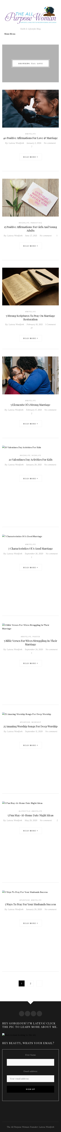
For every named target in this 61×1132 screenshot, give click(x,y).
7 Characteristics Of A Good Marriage (30, 548)
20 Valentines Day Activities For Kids (30, 459)
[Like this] (30, 468)
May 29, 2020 (31, 820)
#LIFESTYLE (24, 811)
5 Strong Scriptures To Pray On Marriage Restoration (30, 317)
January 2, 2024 (34, 143)
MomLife (36, 455)
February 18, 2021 (35, 324)
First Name (30, 1055)
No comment (50, 143)
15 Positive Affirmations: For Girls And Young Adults (30, 228)
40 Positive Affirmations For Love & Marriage (30, 138)
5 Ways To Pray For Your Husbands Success (30, 904)
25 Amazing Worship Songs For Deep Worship (30, 726)
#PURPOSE (25, 722)
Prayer (36, 637)
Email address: (31, 1071)
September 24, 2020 (34, 649)
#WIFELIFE (30, 134)
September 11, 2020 (34, 731)
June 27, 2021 (31, 235)
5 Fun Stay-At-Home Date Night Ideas (30, 815)
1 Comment (50, 324)
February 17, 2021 (34, 409)
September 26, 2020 (34, 553)
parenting (36, 223)
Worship (36, 722)
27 (31, 328)
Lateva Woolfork (16, 143)
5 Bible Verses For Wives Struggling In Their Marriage (30, 642)
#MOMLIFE (24, 223)
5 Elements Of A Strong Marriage (30, 405)
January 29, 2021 (34, 464)
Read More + (30, 157)
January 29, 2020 (34, 909)
